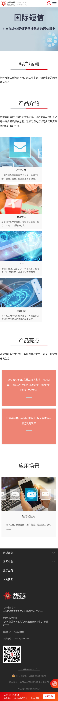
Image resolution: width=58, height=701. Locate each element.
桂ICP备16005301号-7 (29, 669)
